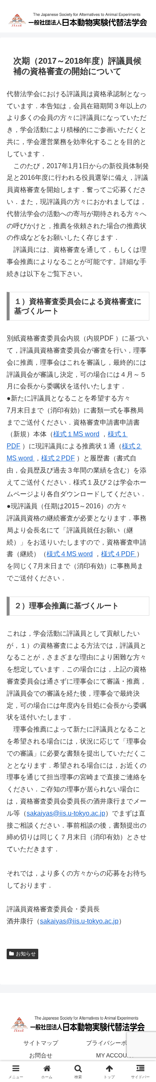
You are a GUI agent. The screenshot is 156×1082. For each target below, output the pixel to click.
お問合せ (40, 1055)
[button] (139, 1010)
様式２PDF (58, 458)
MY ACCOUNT (115, 1055)
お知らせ (26, 954)
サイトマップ (40, 1043)
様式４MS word (70, 553)
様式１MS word (76, 434)
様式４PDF (118, 553)
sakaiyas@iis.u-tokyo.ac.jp (66, 813)
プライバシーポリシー (115, 1043)
